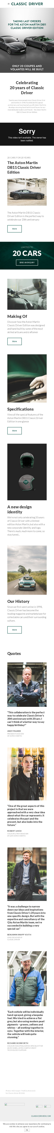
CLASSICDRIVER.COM (41, 1116)
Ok (27, 1130)
